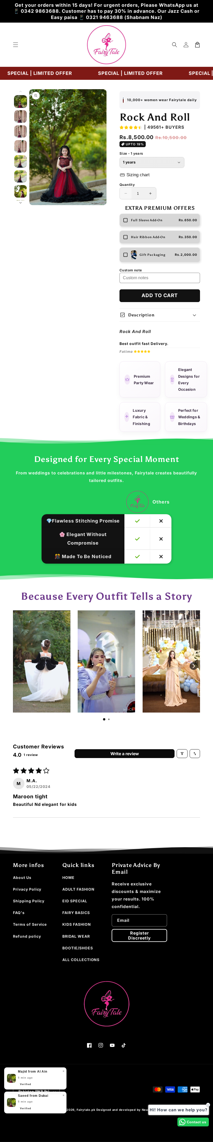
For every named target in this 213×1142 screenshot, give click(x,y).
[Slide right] (20, 202)
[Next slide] (193, 666)
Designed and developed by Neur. (123, 1110)
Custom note (130, 270)
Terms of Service (30, 924)
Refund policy (27, 936)
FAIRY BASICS (76, 912)
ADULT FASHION (78, 889)
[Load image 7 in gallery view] (20, 191)
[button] (15, 44)
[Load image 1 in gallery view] (20, 101)
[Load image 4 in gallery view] (20, 146)
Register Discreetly (139, 935)
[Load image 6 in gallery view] (20, 176)
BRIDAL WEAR (76, 936)
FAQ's (19, 912)
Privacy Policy (27, 889)
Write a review (124, 753)
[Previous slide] (19, 666)
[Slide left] (20, 91)
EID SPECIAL (74, 901)
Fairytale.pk (86, 1110)
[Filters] (182, 753)
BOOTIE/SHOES (77, 948)
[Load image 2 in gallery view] (20, 116)
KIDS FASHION (76, 924)
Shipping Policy (28, 901)
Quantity (127, 184)
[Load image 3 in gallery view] (20, 131)
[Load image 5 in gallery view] (20, 161)
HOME (68, 877)
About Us (22, 877)
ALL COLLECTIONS (80, 959)
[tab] (104, 719)
